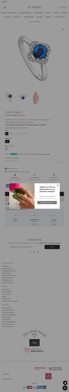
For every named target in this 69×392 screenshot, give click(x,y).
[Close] (58, 185)
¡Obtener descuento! (47, 202)
